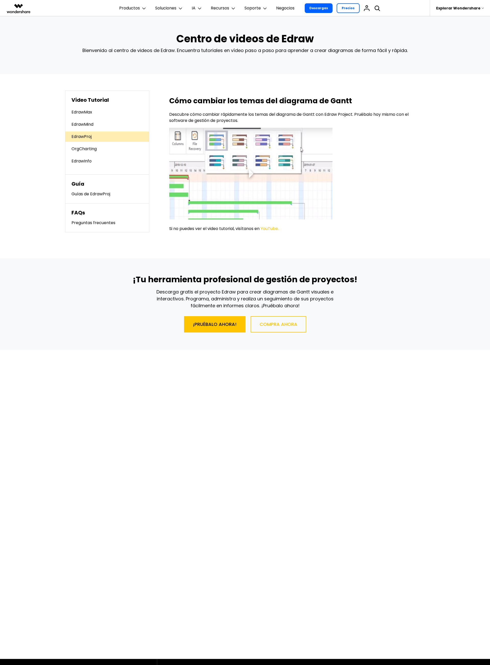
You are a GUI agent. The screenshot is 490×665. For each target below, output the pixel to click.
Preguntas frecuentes (93, 223)
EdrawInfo (81, 161)
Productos (129, 8)
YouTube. (270, 229)
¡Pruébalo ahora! (215, 324)
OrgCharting (84, 149)
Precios (348, 8)
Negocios (285, 8)
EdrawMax (81, 112)
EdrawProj (81, 136)
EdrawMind (82, 124)
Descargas (318, 8)
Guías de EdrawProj (90, 194)
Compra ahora (278, 324)
